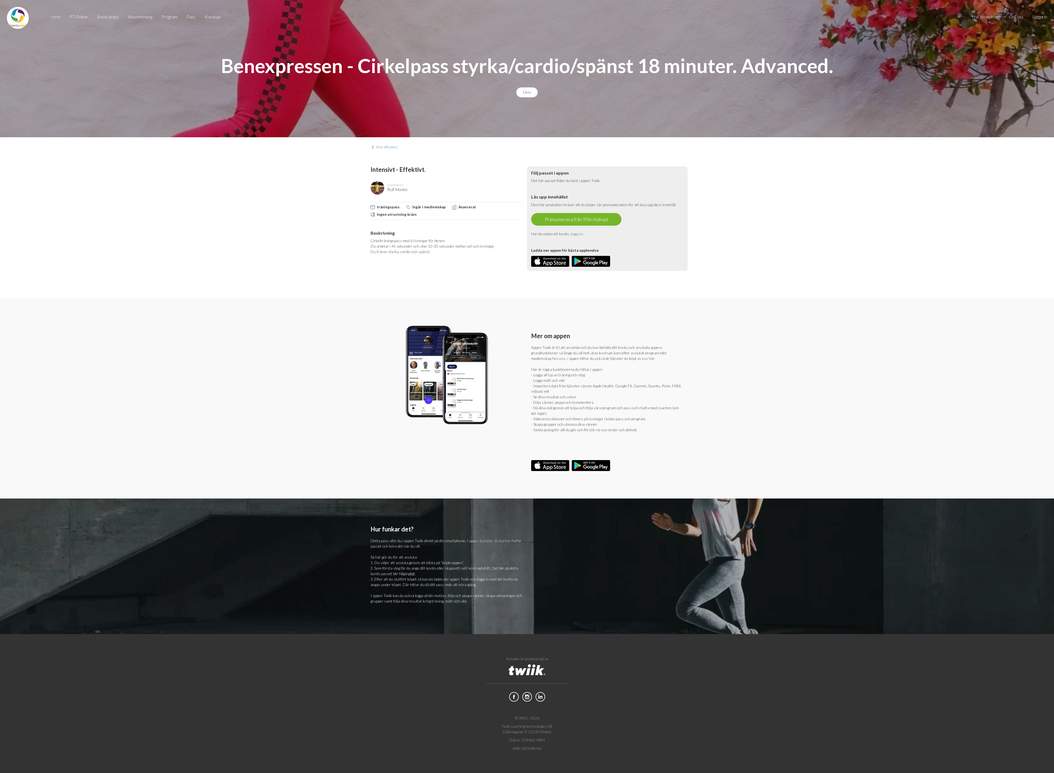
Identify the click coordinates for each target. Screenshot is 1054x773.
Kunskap (212, 16)
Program (169, 16)
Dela (527, 92)
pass (191, 16)
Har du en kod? (986, 16)
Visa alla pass (387, 146)
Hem (55, 16)
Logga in (1039, 16)
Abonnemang (140, 16)
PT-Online (78, 16)
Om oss (1016, 16)
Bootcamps (108, 16)
